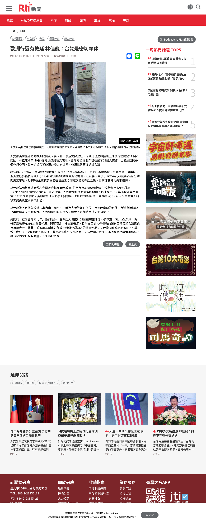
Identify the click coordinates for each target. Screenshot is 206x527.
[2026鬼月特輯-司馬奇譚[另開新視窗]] (171, 335)
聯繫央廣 (22, 482)
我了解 (149, 515)
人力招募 (64, 498)
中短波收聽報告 (99, 493)
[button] (9, 8)
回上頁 (133, 244)
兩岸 (54, 20)
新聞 (22, 31)
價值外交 (54, 38)
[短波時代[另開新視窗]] (171, 299)
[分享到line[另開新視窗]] (137, 56)
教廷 (42, 38)
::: (11, 31)
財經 (68, 20)
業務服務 (128, 482)
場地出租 (125, 493)
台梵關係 (17, 38)
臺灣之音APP (158, 482)
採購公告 (64, 493)
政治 (111, 20)
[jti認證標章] (180, 498)
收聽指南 (97, 482)
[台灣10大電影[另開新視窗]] (171, 262)
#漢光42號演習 (31, 20)
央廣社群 (94, 498)
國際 (83, 20)
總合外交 (69, 38)
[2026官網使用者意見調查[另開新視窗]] (171, 225)
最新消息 (64, 488)
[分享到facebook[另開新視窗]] (129, 56)
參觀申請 (125, 488)
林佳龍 (31, 38)
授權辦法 (125, 498)
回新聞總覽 (113, 244)
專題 (126, 20)
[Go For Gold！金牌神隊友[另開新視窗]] (171, 189)
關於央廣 (66, 482)
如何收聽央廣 (97, 488)
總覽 (9, 20)
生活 (97, 20)
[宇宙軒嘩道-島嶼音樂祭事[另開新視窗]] (171, 152)
